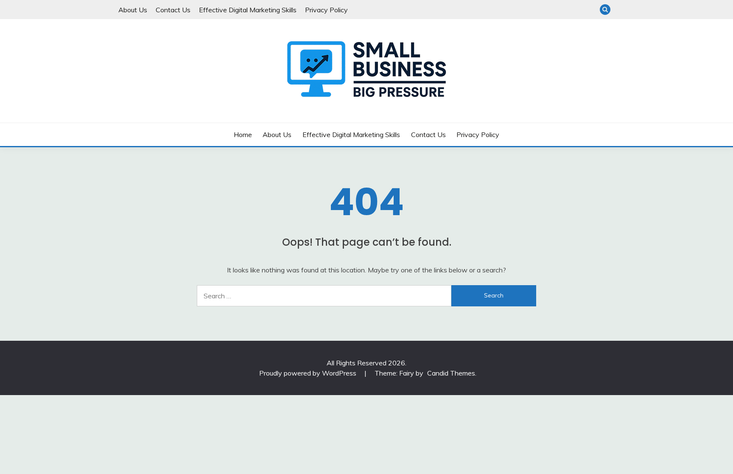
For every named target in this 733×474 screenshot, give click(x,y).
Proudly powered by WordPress (308, 373)
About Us (132, 10)
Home (243, 134)
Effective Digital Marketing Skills (248, 10)
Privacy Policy (326, 10)
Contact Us (173, 10)
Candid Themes (451, 373)
